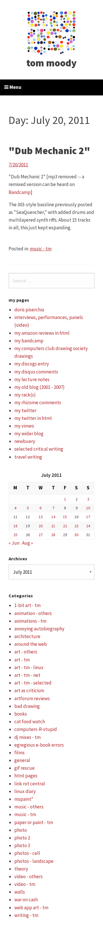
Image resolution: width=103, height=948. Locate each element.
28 (53, 534)
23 (76, 525)
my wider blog (28, 433)
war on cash (26, 899)
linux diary (25, 791)
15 (65, 516)
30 (76, 534)
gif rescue (24, 768)
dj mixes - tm (27, 737)
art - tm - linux (28, 667)
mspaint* (23, 799)
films (19, 752)
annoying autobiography (39, 629)
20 (41, 525)
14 (53, 516)
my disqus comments (36, 372)
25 (15, 534)
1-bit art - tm (27, 605)
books (20, 714)
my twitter (25, 410)
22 (65, 525)
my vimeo (24, 426)
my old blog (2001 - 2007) (39, 387)
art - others (25, 652)
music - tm (41, 249)
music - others (28, 807)
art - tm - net (27, 675)
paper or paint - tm (33, 822)
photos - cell (27, 853)
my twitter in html (33, 418)
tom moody (51, 63)
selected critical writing (38, 449)
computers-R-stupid (35, 729)
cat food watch (29, 721)
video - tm (24, 884)
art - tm (22, 660)
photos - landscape (34, 861)
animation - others (33, 613)
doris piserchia (29, 310)
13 (41, 516)
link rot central (29, 784)
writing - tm (26, 915)
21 (53, 525)
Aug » (27, 543)
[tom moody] (51, 32)
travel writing (28, 457)
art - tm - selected (33, 683)
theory (21, 869)
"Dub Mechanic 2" (49, 150)
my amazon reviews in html (42, 333)
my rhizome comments (37, 402)
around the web (30, 644)
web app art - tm (31, 907)
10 (88, 507)
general (22, 760)
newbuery (24, 441)
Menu (15, 87)
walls (19, 892)
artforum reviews (32, 698)
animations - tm (30, 621)
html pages (25, 776)
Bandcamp (20, 192)
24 (88, 525)
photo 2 (22, 838)
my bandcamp (28, 341)
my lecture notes (31, 379)
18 (15, 525)
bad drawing (27, 706)
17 (88, 516)
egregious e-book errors (39, 745)
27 (41, 534)
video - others (28, 876)
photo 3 (22, 845)
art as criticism (29, 690)
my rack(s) (25, 395)
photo (20, 830)
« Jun (14, 543)
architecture (27, 636)
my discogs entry (31, 364)
